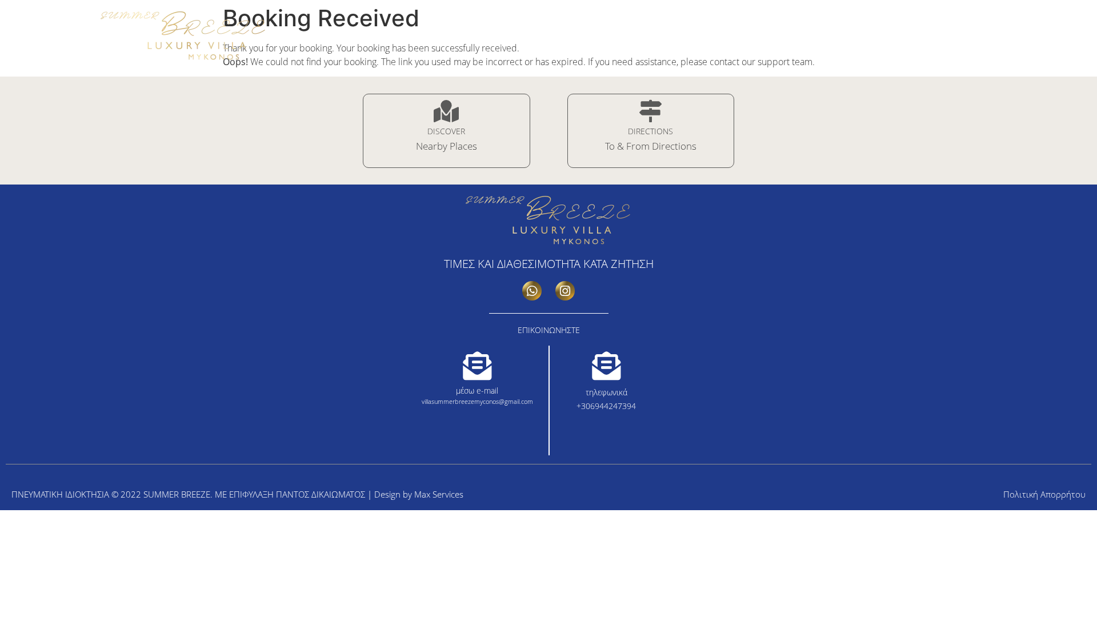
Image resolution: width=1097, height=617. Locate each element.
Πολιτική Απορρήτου (1044, 494)
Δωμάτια (729, 40)
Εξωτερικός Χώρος (945, 40)
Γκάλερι (775, 40)
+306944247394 (606, 405)
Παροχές (876, 40)
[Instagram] (1034, 8)
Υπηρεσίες (825, 40)
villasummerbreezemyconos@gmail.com (477, 401)
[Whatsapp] (532, 291)
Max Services (438, 494)
